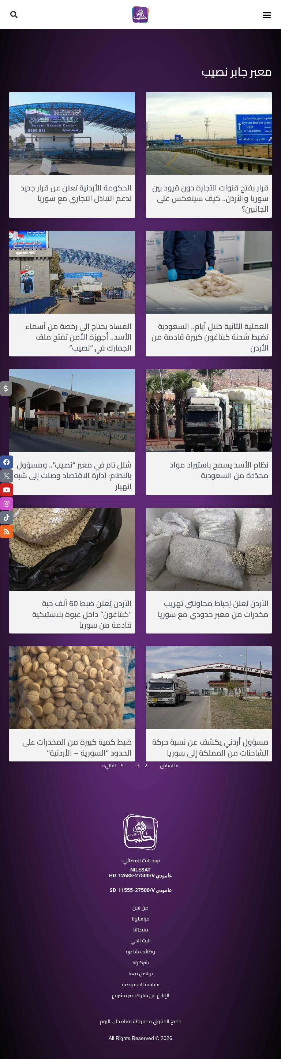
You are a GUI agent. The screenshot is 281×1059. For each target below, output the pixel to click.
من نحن (140, 907)
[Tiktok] (6, 517)
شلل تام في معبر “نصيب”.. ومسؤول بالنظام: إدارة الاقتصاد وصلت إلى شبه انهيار (73, 475)
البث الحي (141, 940)
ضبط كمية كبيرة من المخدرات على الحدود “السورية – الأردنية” (77, 747)
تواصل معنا (140, 973)
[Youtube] (6, 489)
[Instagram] (6, 503)
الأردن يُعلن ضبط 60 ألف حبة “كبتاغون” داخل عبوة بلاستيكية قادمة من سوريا (82, 614)
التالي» (109, 765)
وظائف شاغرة (140, 951)
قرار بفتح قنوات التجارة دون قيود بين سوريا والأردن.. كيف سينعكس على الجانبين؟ (210, 198)
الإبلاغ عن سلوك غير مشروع (140, 995)
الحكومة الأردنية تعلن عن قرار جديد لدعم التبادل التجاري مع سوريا (76, 193)
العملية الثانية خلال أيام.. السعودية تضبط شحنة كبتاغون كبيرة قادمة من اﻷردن (210, 337)
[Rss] (6, 531)
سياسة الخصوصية (141, 984)
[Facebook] (6, 462)
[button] (267, 15)
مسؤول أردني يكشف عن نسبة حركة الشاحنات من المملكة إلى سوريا (210, 747)
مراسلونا (141, 918)
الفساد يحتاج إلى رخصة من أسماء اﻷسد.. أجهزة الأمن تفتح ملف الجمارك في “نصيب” (78, 337)
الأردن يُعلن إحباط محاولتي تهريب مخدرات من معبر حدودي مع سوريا (213, 608)
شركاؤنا (140, 962)
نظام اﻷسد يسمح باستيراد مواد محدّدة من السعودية (219, 470)
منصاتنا (140, 929)
